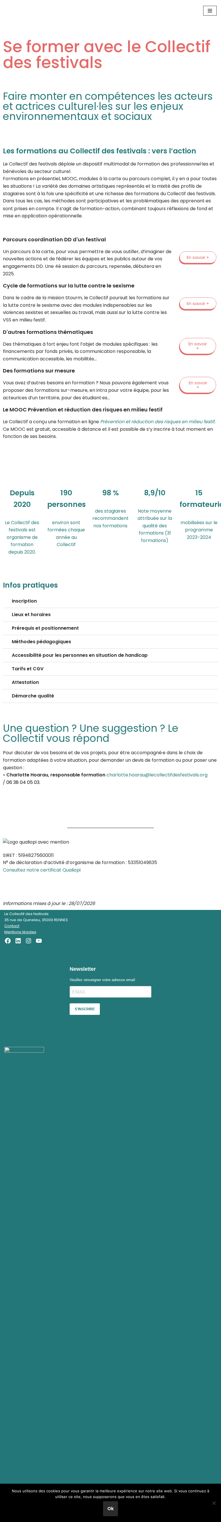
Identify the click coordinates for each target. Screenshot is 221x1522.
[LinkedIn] (18, 940)
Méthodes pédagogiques (41, 641)
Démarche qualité (33, 696)
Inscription (24, 601)
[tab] (110, 601)
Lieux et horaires (31, 614)
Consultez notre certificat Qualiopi (42, 870)
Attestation (25, 682)
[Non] (214, 1503)
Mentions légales (20, 932)
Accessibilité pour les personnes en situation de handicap (80, 655)
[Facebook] (7, 940)
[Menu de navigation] (210, 11)
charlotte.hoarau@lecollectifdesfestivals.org (156, 775)
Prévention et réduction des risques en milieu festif (157, 421)
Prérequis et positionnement (45, 628)
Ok (110, 1508)
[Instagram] (28, 940)
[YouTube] (38, 940)
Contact (11, 926)
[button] (198, 257)
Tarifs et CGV (27, 668)
